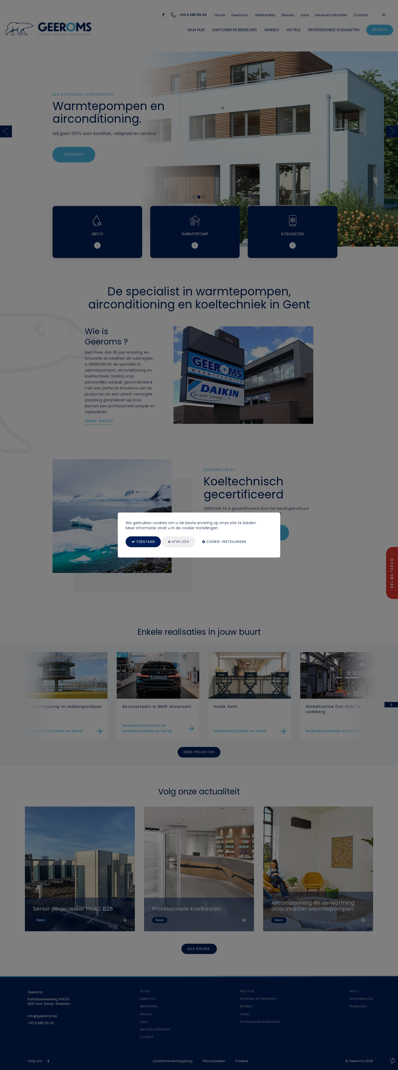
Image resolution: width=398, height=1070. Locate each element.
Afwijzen (180, 541)
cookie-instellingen (225, 541)
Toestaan (145, 541)
